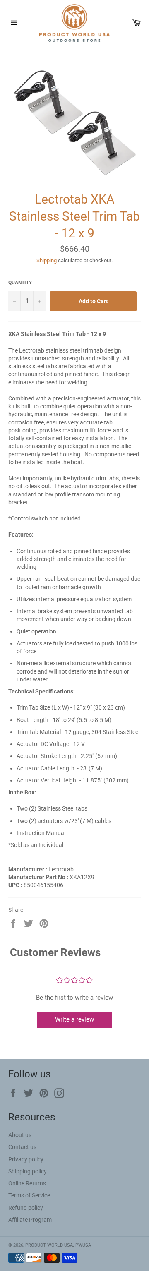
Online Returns (27, 1183)
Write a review (74, 1019)
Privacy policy (25, 1159)
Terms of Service (29, 1195)
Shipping (46, 260)
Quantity (20, 282)
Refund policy (25, 1207)
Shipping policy (27, 1171)
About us (19, 1135)
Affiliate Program (30, 1219)
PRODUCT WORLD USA (49, 1245)
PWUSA (83, 1245)
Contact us (22, 1147)
